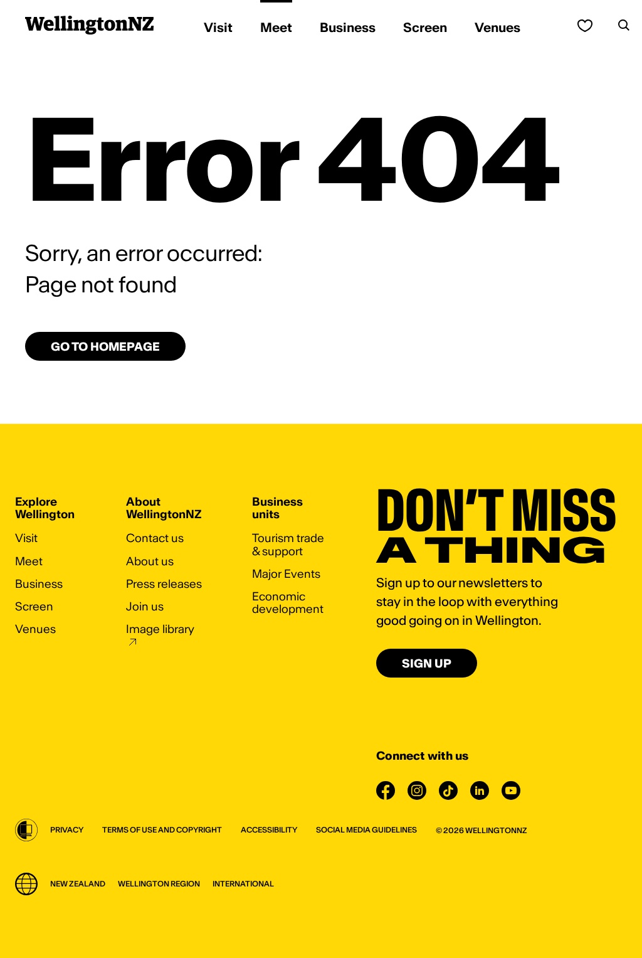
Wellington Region (159, 883)
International (243, 883)
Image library (160, 629)
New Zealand (77, 883)
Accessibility (269, 829)
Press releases (164, 584)
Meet (29, 561)
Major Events (286, 574)
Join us (145, 606)
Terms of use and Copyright (162, 829)
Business (39, 584)
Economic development (288, 602)
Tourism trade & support (288, 544)
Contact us (155, 538)
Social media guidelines (366, 829)
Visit (26, 538)
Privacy (66, 829)
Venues (35, 629)
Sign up (426, 663)
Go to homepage (105, 346)
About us (150, 561)
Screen (34, 606)
